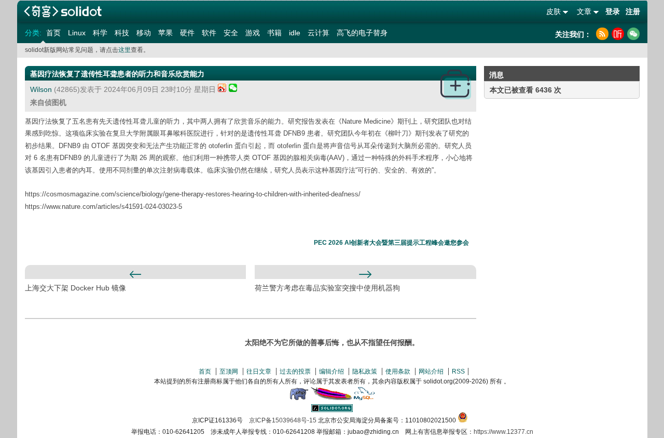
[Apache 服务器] (331, 398)
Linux (77, 33)
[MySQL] (365, 398)
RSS (458, 371)
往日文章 (258, 371)
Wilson (41, 89)
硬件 (187, 33)
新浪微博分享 (222, 87)
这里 (124, 50)
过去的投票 (295, 371)
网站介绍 (431, 371)
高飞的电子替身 (362, 33)
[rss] (602, 34)
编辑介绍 (331, 371)
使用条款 (397, 371)
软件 (209, 33)
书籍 (274, 33)
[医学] (455, 84)
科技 (122, 33)
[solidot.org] (332, 410)
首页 (53, 33)
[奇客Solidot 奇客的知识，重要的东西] (62, 11)
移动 (143, 33)
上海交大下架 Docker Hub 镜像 (75, 288)
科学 (100, 33)
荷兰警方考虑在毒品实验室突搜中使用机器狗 (327, 288)
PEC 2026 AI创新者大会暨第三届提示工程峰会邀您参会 (391, 242)
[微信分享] (233, 89)
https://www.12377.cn (503, 431)
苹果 (165, 33)
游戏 (252, 33)
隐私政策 (364, 371)
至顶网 (228, 371)
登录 (612, 11)
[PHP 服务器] (298, 398)
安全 (231, 33)
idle (294, 33)
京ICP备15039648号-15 (282, 420)
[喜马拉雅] (618, 34)
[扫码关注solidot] (633, 34)
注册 (633, 11)
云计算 (318, 33)
